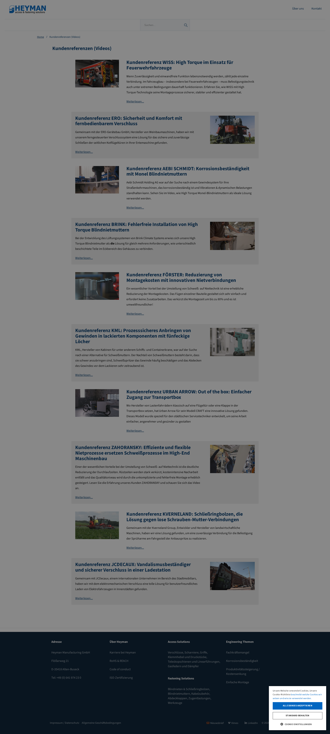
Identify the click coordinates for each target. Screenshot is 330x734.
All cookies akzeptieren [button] (297, 705)
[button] (297, 724)
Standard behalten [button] (297, 715)
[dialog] (297, 708)
